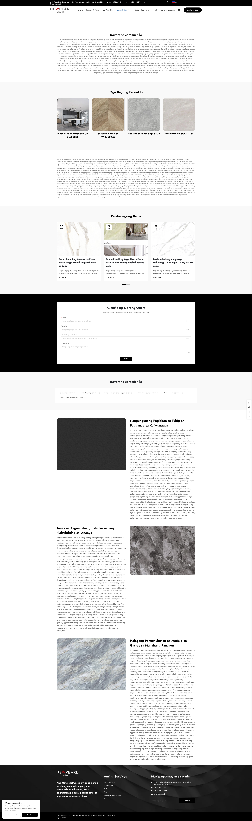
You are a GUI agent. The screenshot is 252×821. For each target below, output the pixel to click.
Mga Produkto (107, 10)
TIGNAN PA (63, 278)
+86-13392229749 (115, 2)
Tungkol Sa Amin (92, 10)
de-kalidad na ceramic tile (173, 393)
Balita (137, 10)
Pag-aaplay (145, 10)
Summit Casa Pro (124, 10)
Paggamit (107, 792)
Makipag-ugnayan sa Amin (164, 10)
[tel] (249, 407)
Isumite (126, 358)
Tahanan (81, 10)
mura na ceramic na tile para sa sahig (118, 393)
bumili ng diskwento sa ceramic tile (73, 397)
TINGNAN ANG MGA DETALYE (72, 114)
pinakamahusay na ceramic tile (148, 393)
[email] (249, 416)
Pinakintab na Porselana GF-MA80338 (72, 135)
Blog (105, 798)
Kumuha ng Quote (192, 10)
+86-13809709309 (134, 2)
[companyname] (67, 773)
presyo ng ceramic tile (68, 393)
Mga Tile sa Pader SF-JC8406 (144, 133)
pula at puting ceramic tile (90, 393)
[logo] (61, 10)
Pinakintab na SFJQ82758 (179, 133)
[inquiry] (249, 402)
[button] (124, 284)
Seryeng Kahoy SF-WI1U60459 (108, 135)
